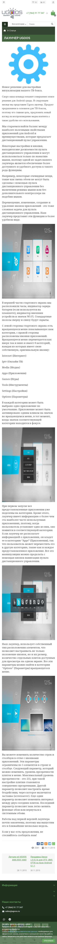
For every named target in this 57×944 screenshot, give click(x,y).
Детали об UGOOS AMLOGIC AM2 (18, 858)
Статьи (12, 30)
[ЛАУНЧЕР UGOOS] (28, 64)
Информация (9, 885)
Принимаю (48, 941)
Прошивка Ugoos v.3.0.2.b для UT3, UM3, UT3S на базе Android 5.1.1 (41, 861)
